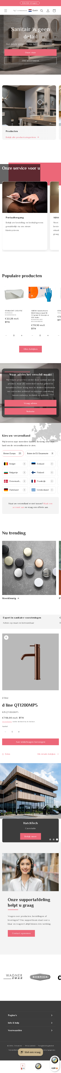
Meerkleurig (9, 598)
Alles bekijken (30, 349)
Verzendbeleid (14, 1050)
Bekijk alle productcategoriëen (21, 137)
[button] (6, 11)
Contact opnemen (21, 933)
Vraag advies (30, 403)
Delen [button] (7, 754)
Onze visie (30, 52)
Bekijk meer (30, 836)
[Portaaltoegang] (24, 197)
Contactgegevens (48, 1050)
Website (30, 411)
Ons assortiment (30, 60)
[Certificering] (38, 1066)
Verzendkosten (7, 721)
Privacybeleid (30, 1046)
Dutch (35, 10)
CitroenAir (18, 1046)
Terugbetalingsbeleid (46, 1046)
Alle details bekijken (46, 754)
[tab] (12, 453)
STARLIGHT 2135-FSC (14, 311)
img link (6, 967)
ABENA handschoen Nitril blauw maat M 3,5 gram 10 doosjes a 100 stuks (40, 314)
